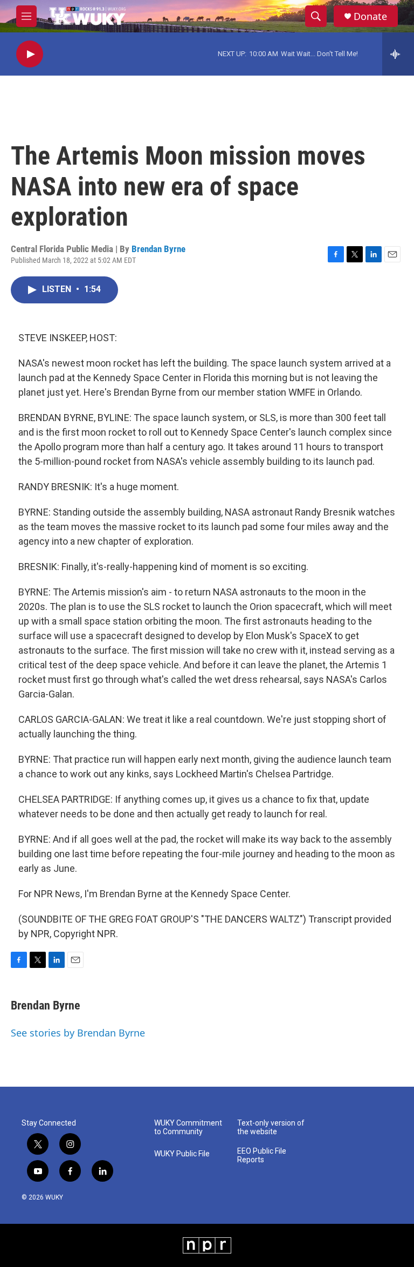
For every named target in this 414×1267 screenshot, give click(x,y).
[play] (29, 54)
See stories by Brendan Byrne (78, 1032)
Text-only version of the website (271, 1127)
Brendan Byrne (158, 248)
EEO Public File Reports (261, 1155)
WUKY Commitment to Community (188, 1127)
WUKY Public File (182, 1154)
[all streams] (398, 54)
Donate (370, 16)
